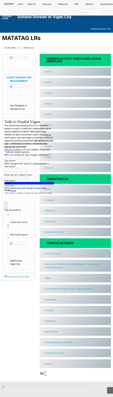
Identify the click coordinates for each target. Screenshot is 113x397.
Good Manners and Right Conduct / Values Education (69, 288)
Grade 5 (48, 114)
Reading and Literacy (54, 231)
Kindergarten (50, 299)
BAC (77, 4)
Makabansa (50, 320)
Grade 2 (48, 82)
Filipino (48, 278)
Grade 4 (48, 103)
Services (89, 4)
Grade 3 (48, 92)
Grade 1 (48, 71)
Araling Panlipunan (53, 253)
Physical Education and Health (58, 342)
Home (20, 4)
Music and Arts (51, 331)
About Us (31, 4)
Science (48, 363)
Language (49, 310)
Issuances (46, 4)
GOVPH (9, 3)
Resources (63, 4)
